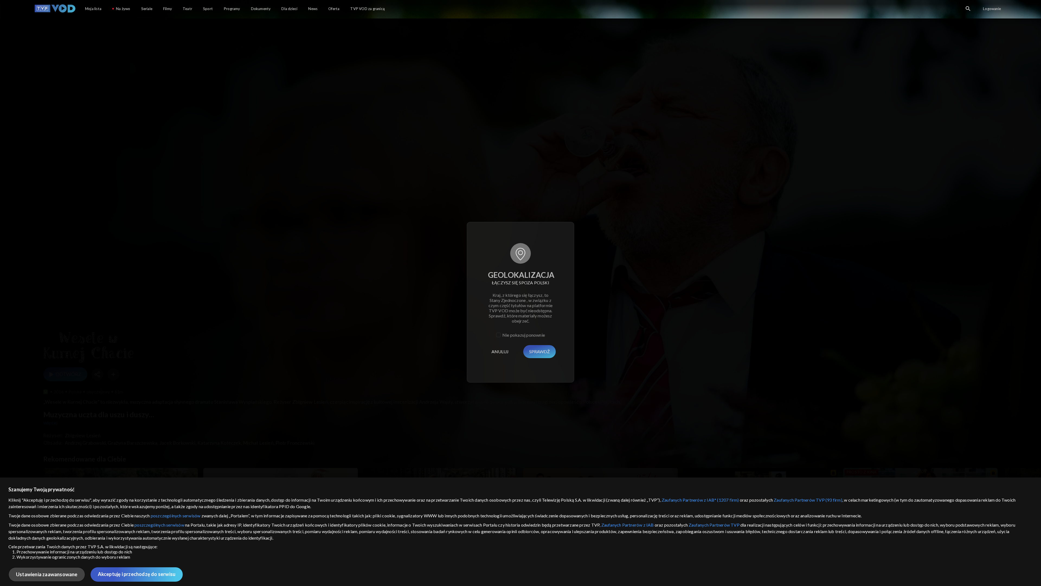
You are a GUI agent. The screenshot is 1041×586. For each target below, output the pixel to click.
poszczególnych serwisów (176, 515)
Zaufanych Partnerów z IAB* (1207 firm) (700, 499)
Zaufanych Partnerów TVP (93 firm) (808, 499)
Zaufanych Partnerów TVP (714, 524)
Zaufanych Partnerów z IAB (627, 524)
